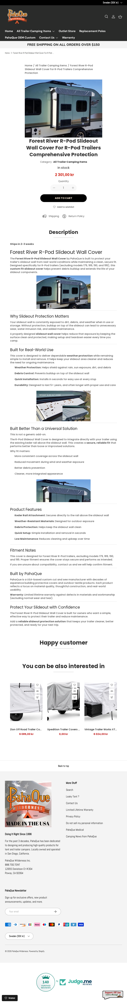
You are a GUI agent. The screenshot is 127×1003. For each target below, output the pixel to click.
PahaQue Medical (75, 829)
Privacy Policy (73, 816)
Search (69, 790)
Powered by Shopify (36, 951)
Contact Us (72, 803)
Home (9, 31)
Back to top (63, 766)
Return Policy (76, 216)
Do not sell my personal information (84, 823)
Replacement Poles (92, 31)
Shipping (54, 216)
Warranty (68, 37)
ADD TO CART (63, 198)
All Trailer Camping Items (51, 65)
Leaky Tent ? (72, 796)
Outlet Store (67, 31)
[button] (120, 16)
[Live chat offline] (113, 995)
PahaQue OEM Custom (20, 37)
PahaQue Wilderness (20, 951)
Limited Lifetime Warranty (79, 809)
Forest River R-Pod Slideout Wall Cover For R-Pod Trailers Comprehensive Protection (34, 53)
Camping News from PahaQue (81, 836)
